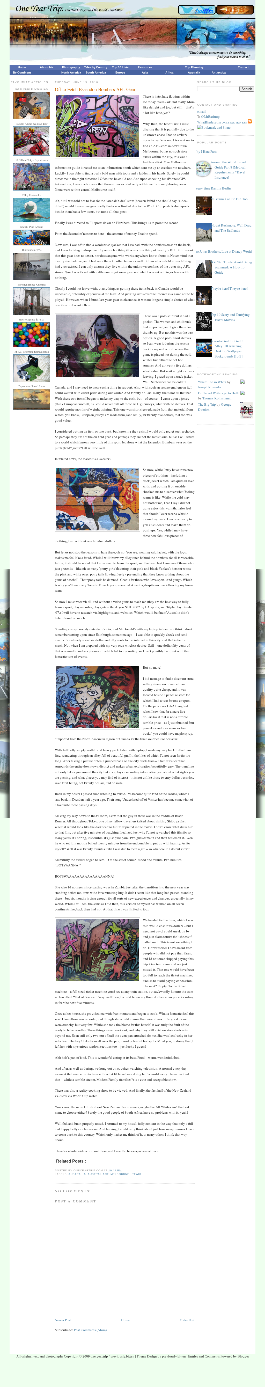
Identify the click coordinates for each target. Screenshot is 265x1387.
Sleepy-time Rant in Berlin (212, 188)
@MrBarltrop (210, 116)
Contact (243, 67)
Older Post (187, 1320)
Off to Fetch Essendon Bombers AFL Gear (95, 89)
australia (77, 1174)
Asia (145, 72)
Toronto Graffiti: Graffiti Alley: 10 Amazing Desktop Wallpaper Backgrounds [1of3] (228, 349)
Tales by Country (95, 67)
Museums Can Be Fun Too (229, 198)
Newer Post (63, 1320)
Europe (120, 72)
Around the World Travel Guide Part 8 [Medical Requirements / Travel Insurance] (228, 170)
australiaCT (98, 1174)
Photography (71, 67)
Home (22, 67)
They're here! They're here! (229, 288)
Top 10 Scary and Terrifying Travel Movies (230, 317)
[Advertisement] (132, 1374)
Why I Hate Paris (205, 151)
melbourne (120, 1174)
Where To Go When (212, 381)
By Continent (22, 72)
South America (96, 72)
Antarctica (219, 72)
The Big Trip (207, 404)
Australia (194, 72)
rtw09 (137, 1174)
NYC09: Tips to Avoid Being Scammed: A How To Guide (231, 267)
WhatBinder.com (209, 122)
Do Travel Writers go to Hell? (218, 393)
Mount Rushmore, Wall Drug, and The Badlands (231, 228)
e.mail (201, 111)
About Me (46, 67)
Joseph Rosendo (209, 387)
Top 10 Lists (120, 67)
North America (71, 72)
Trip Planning (194, 67)
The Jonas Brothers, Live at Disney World (222, 251)
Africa (169, 72)
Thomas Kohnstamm (216, 398)
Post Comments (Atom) (90, 1329)
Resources (145, 67)
